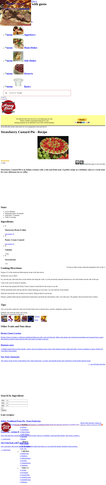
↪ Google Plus (25, 475)
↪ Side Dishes (24, 434)
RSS (99, 425)
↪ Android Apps (25, 477)
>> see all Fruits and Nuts (96, 364)
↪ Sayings (23, 461)
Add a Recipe (89, 423)
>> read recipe (5, 439)
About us (83, 425)
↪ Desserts (23, 437)
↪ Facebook (24, 472)
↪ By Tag (23, 449)
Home (82, 423)
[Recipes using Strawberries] (5, 256)
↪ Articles (23, 427)
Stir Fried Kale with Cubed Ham (15, 443)
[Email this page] (82, 162)
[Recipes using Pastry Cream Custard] (5, 236)
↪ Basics (23, 439)
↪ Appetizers (24, 429)
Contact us (97, 423)
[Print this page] (77, 162)
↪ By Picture (24, 444)
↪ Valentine (24, 465)
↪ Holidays (23, 456)
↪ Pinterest (23, 482)
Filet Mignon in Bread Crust (15, 3)
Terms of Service (92, 425)
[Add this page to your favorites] (94, 164)
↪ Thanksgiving (25, 463)
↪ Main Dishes (25, 432)
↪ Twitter (23, 470)
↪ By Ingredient (25, 446)
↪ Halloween (24, 453)
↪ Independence (25, 458)
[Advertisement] (53, 189)
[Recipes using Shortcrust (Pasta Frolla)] (5, 226)
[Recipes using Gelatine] (5, 246)
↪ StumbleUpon (25, 480)
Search (4, 410)
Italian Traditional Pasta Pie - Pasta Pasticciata (21, 421)
